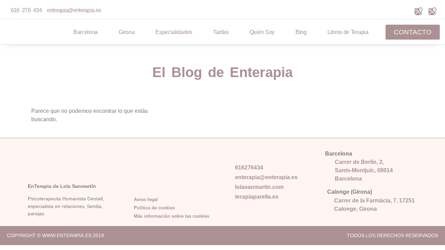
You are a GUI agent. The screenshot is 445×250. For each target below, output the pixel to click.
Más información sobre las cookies (171, 216)
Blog (301, 32)
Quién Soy (262, 32)
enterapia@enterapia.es (72, 10)
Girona (127, 32)
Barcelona (85, 32)
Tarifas (221, 32)
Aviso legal (146, 199)
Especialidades (173, 32)
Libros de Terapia (348, 32)
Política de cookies (154, 207)
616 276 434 (26, 10)
